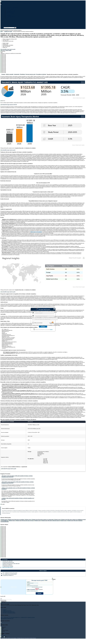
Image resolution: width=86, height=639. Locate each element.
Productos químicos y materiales (12, 16)
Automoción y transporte (11, 10)
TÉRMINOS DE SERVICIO (8, 611)
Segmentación (16, 74)
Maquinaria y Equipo (10, 9)
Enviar (43, 326)
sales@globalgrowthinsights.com (8, 575)
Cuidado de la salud (10, 8)
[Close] (54, 579)
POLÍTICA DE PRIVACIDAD (9, 612)
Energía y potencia (10, 13)
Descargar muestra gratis (31, 74)
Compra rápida (8, 50)
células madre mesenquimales (36, 231)
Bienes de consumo (10, 18)
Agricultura (8, 15)
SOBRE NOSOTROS (7, 610)
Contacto (5, 25)
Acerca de (6, 22)
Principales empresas (7, 564)
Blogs (5, 20)
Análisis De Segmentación (8, 562)
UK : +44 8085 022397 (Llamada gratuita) (27, 3)
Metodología (22, 74)
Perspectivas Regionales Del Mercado (11, 563)
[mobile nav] (0, 4)
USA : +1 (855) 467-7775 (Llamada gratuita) (10, 3)
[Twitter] (1, 622)
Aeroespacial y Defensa (11, 14)
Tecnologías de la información (12, 7)
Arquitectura (9, 17)
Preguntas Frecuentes (8, 567)
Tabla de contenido (9, 74)
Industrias (6, 6)
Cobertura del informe (8, 566)
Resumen (3, 74)
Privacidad (51, 329)
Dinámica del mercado (8, 561)
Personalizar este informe (41, 74)
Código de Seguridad (31, 589)
